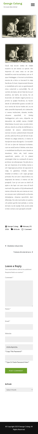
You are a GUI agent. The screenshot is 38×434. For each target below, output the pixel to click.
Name (8, 309)
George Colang (12, 3)
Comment (27, 229)
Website (8, 333)
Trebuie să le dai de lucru (22, 252)
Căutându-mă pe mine (15, 246)
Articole (17, 229)
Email (7, 321)
